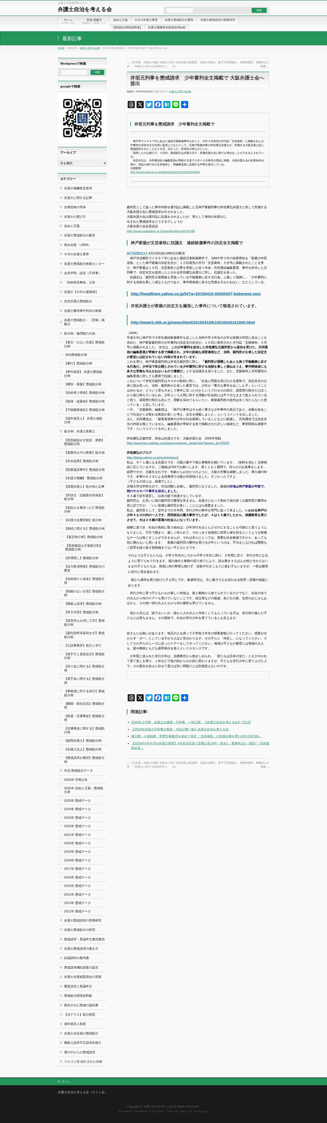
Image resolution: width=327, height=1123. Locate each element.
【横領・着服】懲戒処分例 (82, 384)
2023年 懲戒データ (77, 817)
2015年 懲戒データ (77, 886)
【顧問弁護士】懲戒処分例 (82, 740)
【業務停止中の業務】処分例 (84, 452)
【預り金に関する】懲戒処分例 (84, 668)
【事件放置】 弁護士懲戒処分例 (83, 373)
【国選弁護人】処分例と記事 (84, 486)
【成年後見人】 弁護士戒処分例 (83, 420)
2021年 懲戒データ (77, 834)
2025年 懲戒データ (77, 800)
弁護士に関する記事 (90, 48)
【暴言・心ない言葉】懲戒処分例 (84, 344)
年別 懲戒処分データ (78, 770)
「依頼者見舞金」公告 (79, 282)
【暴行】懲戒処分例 (78, 363)
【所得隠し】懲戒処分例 (81, 558)
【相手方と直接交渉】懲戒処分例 (84, 656)
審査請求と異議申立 (78, 986)
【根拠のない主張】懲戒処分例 (84, 593)
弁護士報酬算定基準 (78, 188)
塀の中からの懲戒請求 (79, 1052)
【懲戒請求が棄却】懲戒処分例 (84, 759)
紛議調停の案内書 (76, 958)
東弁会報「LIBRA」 (78, 245)
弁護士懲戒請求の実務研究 (82, 920)
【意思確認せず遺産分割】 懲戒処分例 (84, 547)
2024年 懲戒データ (77, 809)
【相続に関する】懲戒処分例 (84, 528)
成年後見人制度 (75, 1024)
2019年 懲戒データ (77, 851)
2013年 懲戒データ (77, 903)
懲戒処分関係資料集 (78, 995)
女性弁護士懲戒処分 (78, 301)
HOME (61, 48)
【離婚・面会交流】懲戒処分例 (84, 705)
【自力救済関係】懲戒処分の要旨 (84, 568)
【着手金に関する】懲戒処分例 (84, 680)
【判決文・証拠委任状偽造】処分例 (84, 497)
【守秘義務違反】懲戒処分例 (84, 409)
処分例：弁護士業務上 (79, 431)
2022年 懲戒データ (77, 826)
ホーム (66, 1081)
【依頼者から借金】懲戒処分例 (84, 580)
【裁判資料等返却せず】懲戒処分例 (84, 635)
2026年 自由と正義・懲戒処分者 (83, 790)
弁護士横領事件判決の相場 (82, 310)
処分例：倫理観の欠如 (79, 333)
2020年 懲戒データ (77, 843)
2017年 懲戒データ (77, 868)
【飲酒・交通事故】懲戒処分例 (84, 718)
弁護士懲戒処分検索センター (84, 263)
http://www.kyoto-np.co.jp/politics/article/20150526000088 (165, 172)
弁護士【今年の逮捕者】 (81, 292)
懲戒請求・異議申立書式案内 (84, 939)
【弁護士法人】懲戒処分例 (82, 749)
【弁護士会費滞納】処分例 (82, 520)
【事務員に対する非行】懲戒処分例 (84, 693)
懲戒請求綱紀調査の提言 (81, 967)
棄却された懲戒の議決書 (81, 1005)
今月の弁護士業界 (76, 254)
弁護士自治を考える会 (85, 9)
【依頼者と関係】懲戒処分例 (84, 392)
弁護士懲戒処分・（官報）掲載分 (84, 322)
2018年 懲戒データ (77, 860)
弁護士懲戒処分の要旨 (79, 235)
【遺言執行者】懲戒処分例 (84, 537)
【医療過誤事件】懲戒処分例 (84, 469)
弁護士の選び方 (75, 216)
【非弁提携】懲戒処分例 (81, 461)
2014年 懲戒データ (77, 894)
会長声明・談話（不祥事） (82, 273)
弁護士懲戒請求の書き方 (81, 948)
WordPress (141, 1111)
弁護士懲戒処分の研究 (79, 929)
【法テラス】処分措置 (79, 1014)
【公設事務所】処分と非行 (82, 645)
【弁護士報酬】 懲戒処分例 (83, 478)
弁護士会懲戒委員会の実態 (82, 977)
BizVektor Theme (163, 1111)
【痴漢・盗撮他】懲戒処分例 (84, 401)
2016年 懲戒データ (77, 877)
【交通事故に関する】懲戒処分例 (84, 730)
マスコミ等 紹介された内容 (83, 1061)
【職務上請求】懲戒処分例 (82, 603)
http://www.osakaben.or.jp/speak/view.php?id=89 (161, 231)
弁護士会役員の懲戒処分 (81, 1033)
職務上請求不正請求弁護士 (82, 1042)
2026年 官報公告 (76, 779)
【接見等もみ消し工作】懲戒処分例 (84, 622)
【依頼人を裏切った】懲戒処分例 (84, 509)
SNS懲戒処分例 (76, 354)
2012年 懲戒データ (77, 911)
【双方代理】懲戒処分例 (81, 612)
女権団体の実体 (75, 207)
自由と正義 (72, 226)
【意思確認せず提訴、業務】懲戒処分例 (84, 442)
